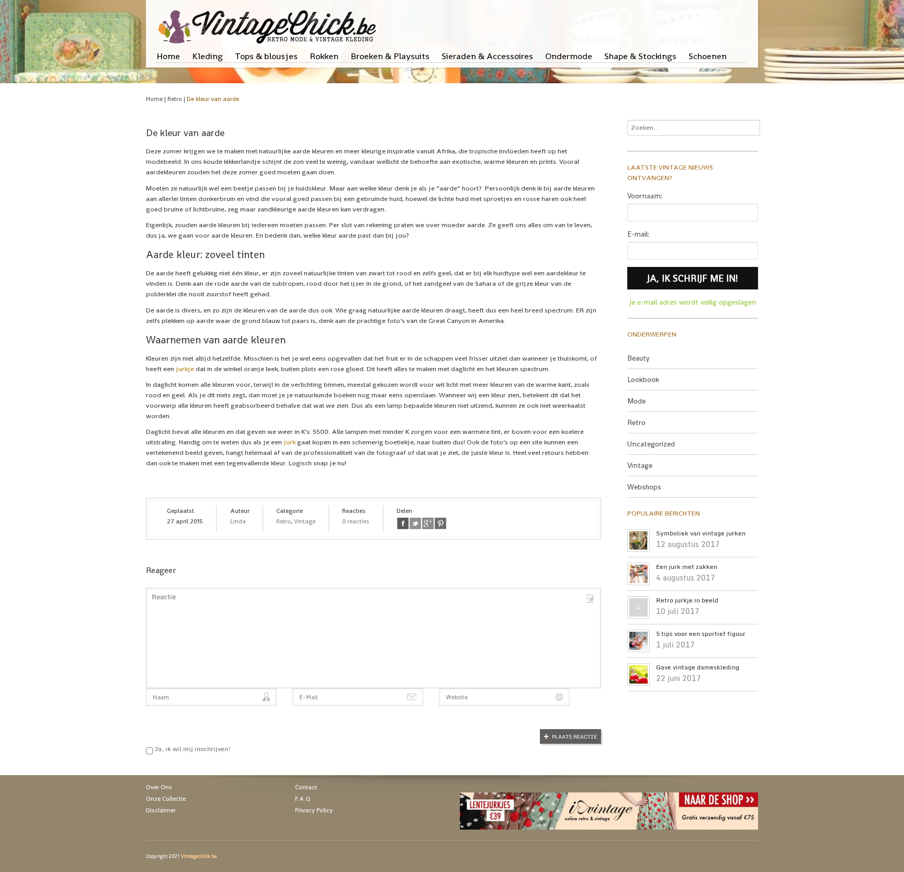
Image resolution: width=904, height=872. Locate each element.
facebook (403, 523)
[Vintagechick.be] (269, 22)
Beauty (638, 358)
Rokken (324, 56)
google (428, 523)
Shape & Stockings (640, 56)
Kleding (207, 56)
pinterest (440, 523)
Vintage (304, 521)
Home (168, 56)
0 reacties (355, 521)
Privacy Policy (314, 810)
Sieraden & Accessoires (487, 56)
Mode (636, 401)
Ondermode (568, 56)
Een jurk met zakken (686, 567)
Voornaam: (644, 195)
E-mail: (638, 234)
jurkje (185, 368)
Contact (306, 787)
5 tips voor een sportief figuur (700, 634)
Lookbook (643, 379)
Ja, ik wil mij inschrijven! (192, 749)
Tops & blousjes (266, 56)
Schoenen (707, 56)
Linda (238, 521)
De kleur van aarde (213, 99)
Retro (174, 99)
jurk (290, 442)
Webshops (644, 486)
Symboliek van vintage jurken (700, 533)
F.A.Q (302, 799)
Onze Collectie (166, 799)
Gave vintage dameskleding (697, 667)
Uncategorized (651, 444)
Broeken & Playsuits (390, 56)
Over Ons (159, 787)
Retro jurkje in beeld (687, 600)
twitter (415, 523)
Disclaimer (161, 810)
